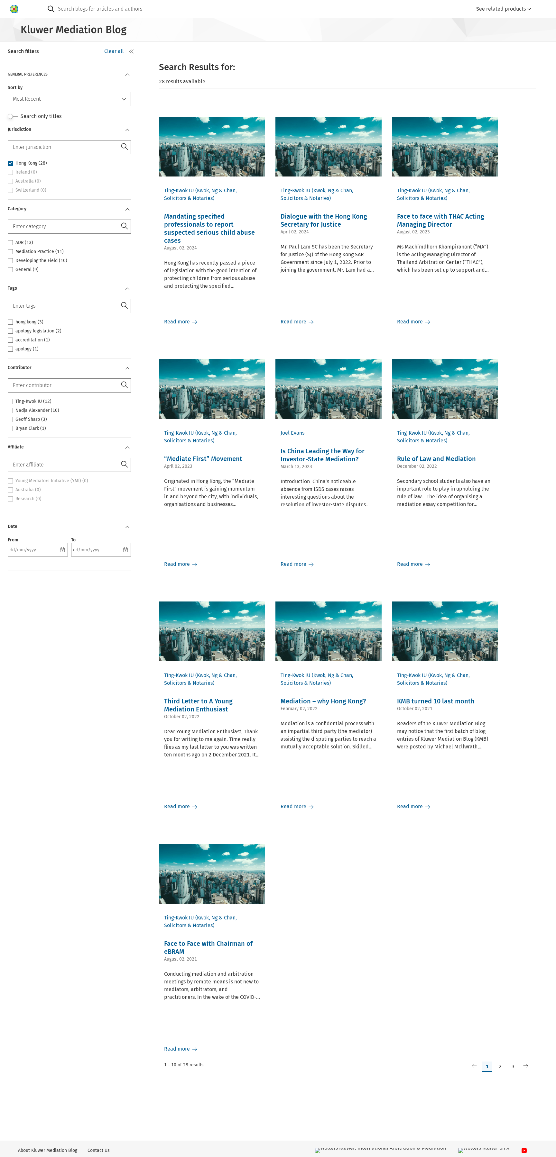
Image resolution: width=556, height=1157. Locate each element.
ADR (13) (24, 242)
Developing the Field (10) (41, 260)
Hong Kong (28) (31, 163)
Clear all (114, 51)
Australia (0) (28, 181)
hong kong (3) (29, 322)
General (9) (27, 269)
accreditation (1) (32, 340)
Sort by (15, 87)
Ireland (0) (26, 172)
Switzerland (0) (30, 190)
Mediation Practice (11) (39, 251)
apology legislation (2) (38, 331)
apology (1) (27, 349)
